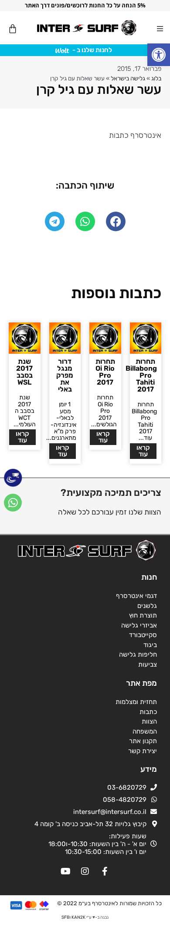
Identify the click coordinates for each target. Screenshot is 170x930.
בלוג (156, 78)
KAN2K (78, 917)
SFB (65, 917)
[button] (158, 54)
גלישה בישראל (128, 78)
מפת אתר (141, 683)
